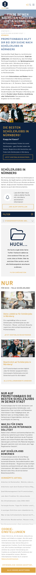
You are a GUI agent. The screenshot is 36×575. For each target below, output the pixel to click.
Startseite (5, 31)
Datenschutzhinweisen (10, 559)
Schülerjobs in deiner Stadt (12, 33)
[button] (27, 4)
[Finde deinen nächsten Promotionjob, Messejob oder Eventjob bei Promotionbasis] (5, 5)
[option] (18, 482)
